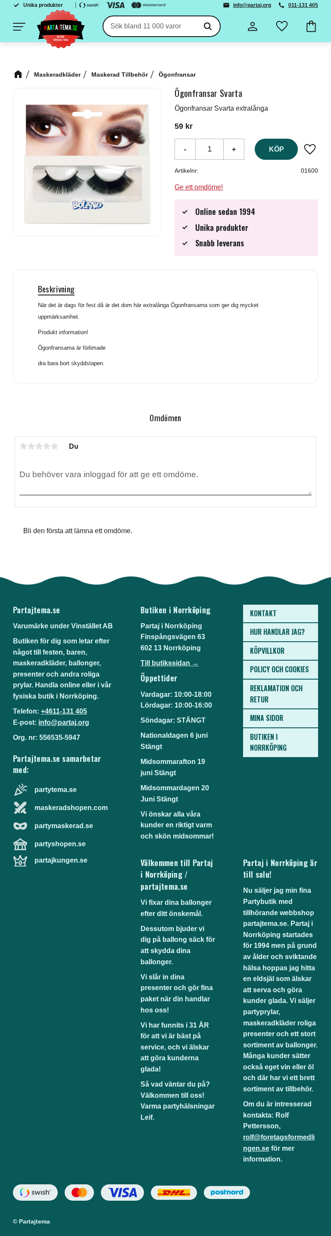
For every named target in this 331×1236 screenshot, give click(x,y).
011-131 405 (303, 5)
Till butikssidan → (170, 663)
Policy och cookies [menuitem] (279, 669)
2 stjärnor (31, 446)
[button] (19, 26)
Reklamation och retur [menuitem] (276, 694)
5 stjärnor (54, 446)
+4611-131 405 (64, 711)
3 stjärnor (39, 446)
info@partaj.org (252, 5)
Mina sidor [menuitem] (266, 718)
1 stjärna (23, 446)
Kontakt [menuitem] (263, 613)
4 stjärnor (46, 446)
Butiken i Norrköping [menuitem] (268, 742)
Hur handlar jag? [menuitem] (277, 632)
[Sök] (208, 26)
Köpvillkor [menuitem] (267, 651)
